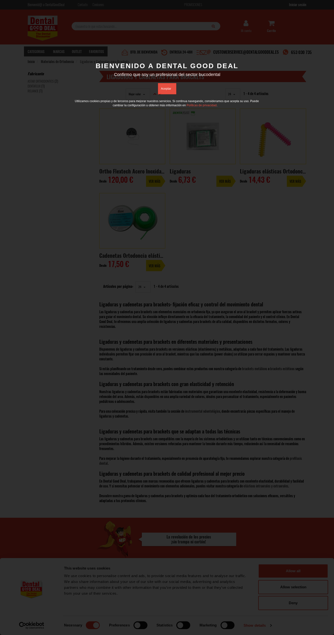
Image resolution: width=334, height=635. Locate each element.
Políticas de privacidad (202, 105)
